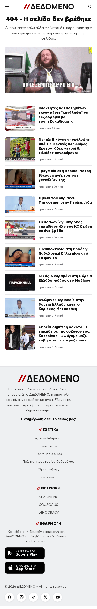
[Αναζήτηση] (90, 6)
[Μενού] (7, 6)
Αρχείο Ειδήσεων (48, 438)
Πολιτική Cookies (48, 454)
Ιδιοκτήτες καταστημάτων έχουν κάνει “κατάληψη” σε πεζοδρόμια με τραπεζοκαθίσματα (63, 114)
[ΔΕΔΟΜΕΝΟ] (48, 7)
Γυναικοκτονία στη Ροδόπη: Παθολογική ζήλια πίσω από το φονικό (63, 253)
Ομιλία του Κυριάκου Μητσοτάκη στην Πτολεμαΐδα (65, 200)
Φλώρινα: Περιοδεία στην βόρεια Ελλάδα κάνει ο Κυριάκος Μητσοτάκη (61, 304)
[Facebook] (9, 597)
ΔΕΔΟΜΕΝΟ (48, 497)
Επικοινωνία (48, 477)
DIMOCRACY (48, 512)
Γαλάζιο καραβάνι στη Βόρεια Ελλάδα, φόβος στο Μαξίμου (65, 278)
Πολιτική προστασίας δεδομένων (49, 461)
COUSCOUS (48, 505)
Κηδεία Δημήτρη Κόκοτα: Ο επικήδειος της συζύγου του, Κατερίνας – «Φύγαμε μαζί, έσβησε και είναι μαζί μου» (64, 333)
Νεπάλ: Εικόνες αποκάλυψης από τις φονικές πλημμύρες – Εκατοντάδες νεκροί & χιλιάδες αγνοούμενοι (64, 146)
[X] (45, 597)
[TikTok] (33, 597)
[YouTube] (57, 597)
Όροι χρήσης (48, 469)
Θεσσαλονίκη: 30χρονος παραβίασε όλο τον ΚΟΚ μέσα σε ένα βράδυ (65, 226)
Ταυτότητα (48, 446)
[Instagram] (21, 597)
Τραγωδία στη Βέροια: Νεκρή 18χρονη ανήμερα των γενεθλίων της (65, 175)
